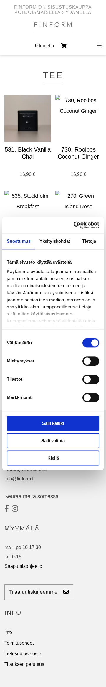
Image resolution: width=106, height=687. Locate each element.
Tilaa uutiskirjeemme (34, 592)
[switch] (90, 361)
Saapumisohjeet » (23, 566)
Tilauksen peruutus (24, 664)
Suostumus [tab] (19, 241)
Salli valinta (53, 440)
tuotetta (45, 45)
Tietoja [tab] (89, 241)
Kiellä (53, 457)
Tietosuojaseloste (22, 653)
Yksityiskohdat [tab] (54, 241)
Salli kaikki (53, 423)
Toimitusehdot (19, 643)
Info (8, 632)
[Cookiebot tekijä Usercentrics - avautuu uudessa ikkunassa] (74, 225)
